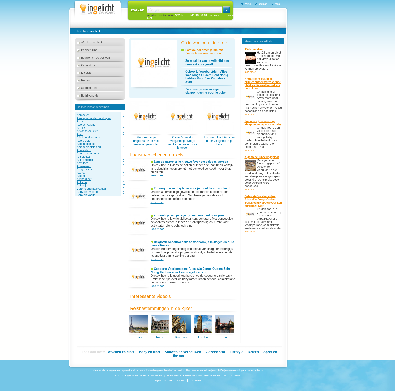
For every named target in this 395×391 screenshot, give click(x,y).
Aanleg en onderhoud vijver (94, 118)
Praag (224, 337)
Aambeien (83, 115)
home (248, 4)
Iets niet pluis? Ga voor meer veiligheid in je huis (219, 141)
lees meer (157, 175)
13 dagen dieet (254, 49)
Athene (81, 176)
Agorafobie (84, 140)
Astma (81, 172)
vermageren (216, 15)
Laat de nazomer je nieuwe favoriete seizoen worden (204, 51)
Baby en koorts (86, 195)
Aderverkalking (86, 124)
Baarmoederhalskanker (91, 188)
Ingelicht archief (163, 380)
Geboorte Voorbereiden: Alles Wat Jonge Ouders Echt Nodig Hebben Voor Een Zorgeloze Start (206, 77)
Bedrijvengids (89, 95)
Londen (203, 337)
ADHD (81, 127)
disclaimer (196, 380)
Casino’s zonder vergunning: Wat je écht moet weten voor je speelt (182, 142)
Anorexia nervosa (88, 153)
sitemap (263, 4)
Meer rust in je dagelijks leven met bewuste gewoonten (146, 141)
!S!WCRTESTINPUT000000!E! (191, 15)
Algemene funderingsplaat (262, 157)
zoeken (226, 9)
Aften (80, 134)
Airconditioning (86, 144)
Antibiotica (83, 156)
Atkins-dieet (84, 179)
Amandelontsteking (89, 147)
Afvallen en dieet (91, 42)
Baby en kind (89, 50)
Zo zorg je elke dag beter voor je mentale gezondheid (192, 188)
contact (181, 380)
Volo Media (234, 375)
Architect (82, 163)
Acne (80, 121)
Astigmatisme (85, 169)
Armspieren (84, 166)
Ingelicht (97, 8)
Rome (160, 337)
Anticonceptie (85, 160)
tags (277, 4)
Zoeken (137, 9)
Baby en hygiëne (87, 192)
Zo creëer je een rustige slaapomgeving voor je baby (205, 90)
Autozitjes (83, 185)
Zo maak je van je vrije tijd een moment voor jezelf (207, 62)
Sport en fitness (90, 87)
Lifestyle (86, 72)
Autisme (82, 182)
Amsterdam (84, 150)
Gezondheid (88, 65)
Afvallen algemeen (88, 137)
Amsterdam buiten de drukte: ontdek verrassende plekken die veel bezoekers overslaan (263, 83)
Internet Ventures (192, 375)
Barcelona (181, 337)
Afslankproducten (88, 131)
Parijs (138, 337)
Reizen (85, 80)
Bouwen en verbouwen (95, 57)
